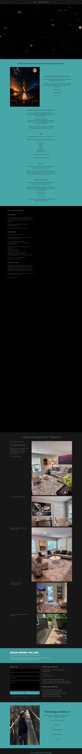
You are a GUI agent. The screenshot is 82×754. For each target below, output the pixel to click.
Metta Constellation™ (13, 254)
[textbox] (25, 670)
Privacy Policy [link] (31, 696)
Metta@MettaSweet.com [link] (48, 676)
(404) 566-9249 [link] (45, 674)
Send (25, 692)
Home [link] (34, 2)
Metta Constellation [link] (43, 2)
